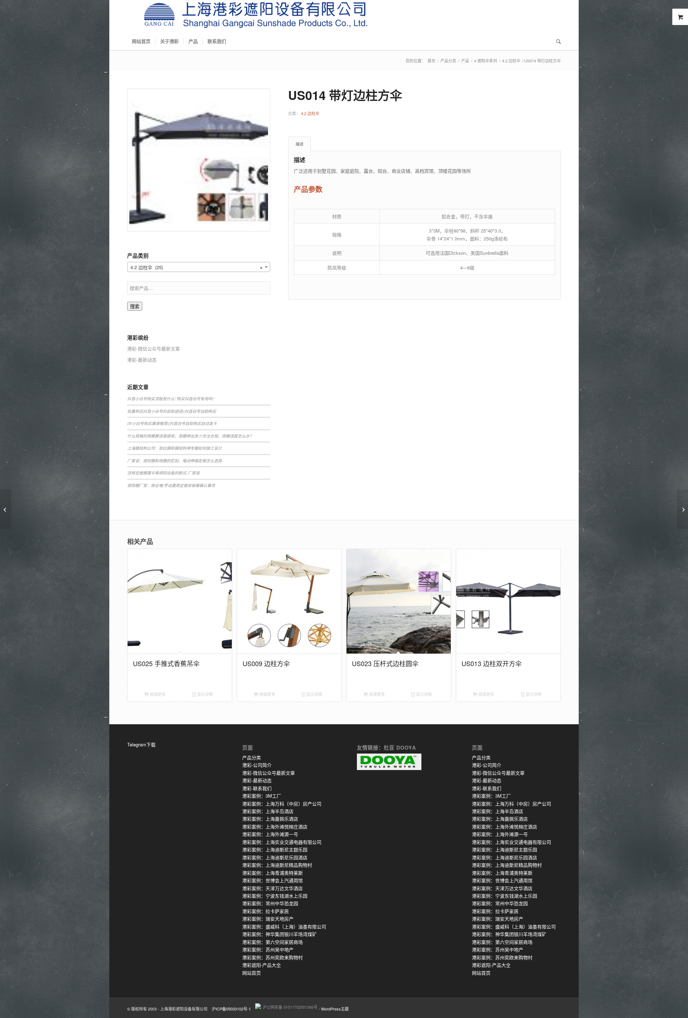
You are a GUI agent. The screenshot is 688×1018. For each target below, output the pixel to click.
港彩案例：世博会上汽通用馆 (272, 880)
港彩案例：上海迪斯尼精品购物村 (277, 864)
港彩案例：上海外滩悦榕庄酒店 (274, 826)
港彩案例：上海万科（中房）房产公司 (281, 803)
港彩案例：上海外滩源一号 (270, 834)
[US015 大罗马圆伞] (682, 509)
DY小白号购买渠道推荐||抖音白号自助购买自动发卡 (172, 423)
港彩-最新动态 (257, 780)
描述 (300, 144)
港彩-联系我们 (257, 788)
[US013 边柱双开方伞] (5, 509)
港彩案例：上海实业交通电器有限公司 (281, 841)
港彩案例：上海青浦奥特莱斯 (272, 872)
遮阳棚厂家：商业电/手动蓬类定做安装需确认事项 (171, 485)
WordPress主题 (335, 1009)
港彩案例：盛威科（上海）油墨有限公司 (284, 926)
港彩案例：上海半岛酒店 (267, 811)
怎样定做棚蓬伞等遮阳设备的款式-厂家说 (163, 472)
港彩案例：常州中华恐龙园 (270, 903)
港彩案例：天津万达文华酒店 (272, 888)
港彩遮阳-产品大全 (261, 964)
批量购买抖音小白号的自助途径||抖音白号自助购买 (171, 411)
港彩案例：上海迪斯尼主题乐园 (274, 849)
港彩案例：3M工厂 (261, 795)
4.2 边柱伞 (511, 60)
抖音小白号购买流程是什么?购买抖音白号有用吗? (170, 398)
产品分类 (448, 60)
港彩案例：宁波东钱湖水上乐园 (274, 895)
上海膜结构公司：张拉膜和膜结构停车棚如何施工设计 (174, 448)
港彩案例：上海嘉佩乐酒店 (270, 818)
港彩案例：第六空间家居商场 (272, 941)
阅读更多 (157, 694)
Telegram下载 (141, 744)
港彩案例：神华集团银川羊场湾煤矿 (279, 934)
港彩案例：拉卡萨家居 (265, 911)
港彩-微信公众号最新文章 (268, 772)
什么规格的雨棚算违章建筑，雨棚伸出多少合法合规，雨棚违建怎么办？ (190, 436)
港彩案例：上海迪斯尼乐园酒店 (274, 857)
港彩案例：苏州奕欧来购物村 (272, 957)
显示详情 (204, 694)
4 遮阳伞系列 (485, 60)
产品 (465, 60)
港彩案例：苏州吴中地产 (267, 949)
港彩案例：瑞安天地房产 (267, 918)
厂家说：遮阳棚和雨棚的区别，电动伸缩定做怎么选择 (174, 460)
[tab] (299, 144)
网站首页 (251, 972)
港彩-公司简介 (257, 764)
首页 (431, 60)
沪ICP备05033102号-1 (231, 1009)
